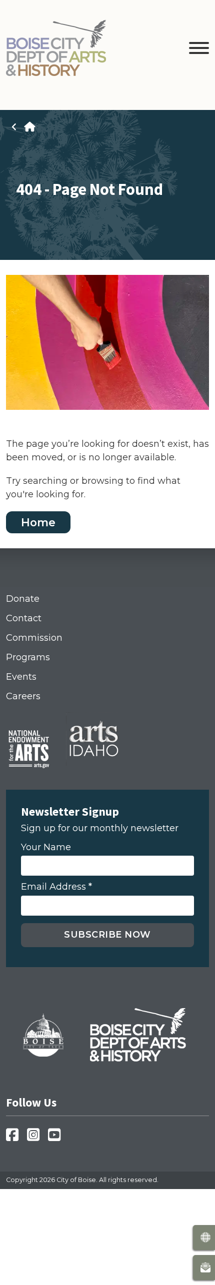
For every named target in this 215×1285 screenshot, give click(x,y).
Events (21, 676)
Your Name (46, 847)
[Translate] (204, 1237)
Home (38, 521)
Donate (23, 598)
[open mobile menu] (199, 50)
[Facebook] (15, 1138)
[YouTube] (57, 1138)
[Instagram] (36, 1138)
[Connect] (204, 1267)
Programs (28, 657)
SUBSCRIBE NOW (107, 934)
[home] (29, 127)
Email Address (56, 887)
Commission (34, 637)
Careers (23, 696)
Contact (24, 618)
